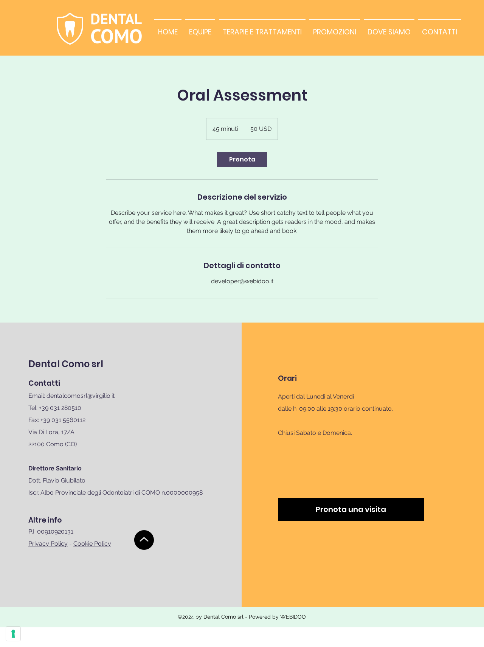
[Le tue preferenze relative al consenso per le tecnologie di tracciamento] (13, 634)
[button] (351, 509)
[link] (242, 159)
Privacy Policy (48, 543)
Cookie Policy (92, 543)
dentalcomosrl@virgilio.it (81, 395)
